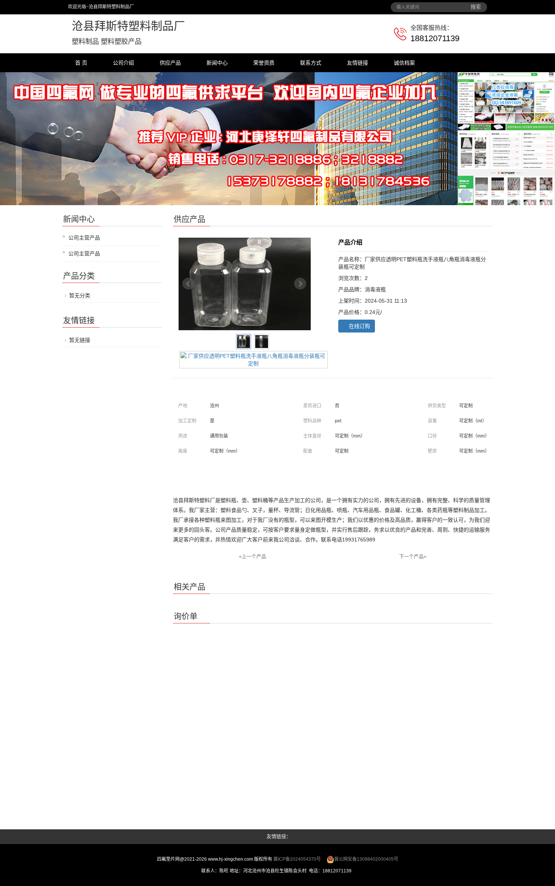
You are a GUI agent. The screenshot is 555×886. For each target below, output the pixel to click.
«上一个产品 (252, 556)
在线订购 (358, 326)
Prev (188, 284)
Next (300, 284)
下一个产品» (412, 556)
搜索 (475, 7)
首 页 (81, 63)
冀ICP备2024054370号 (297, 859)
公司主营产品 (84, 238)
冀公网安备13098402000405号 (366, 859)
